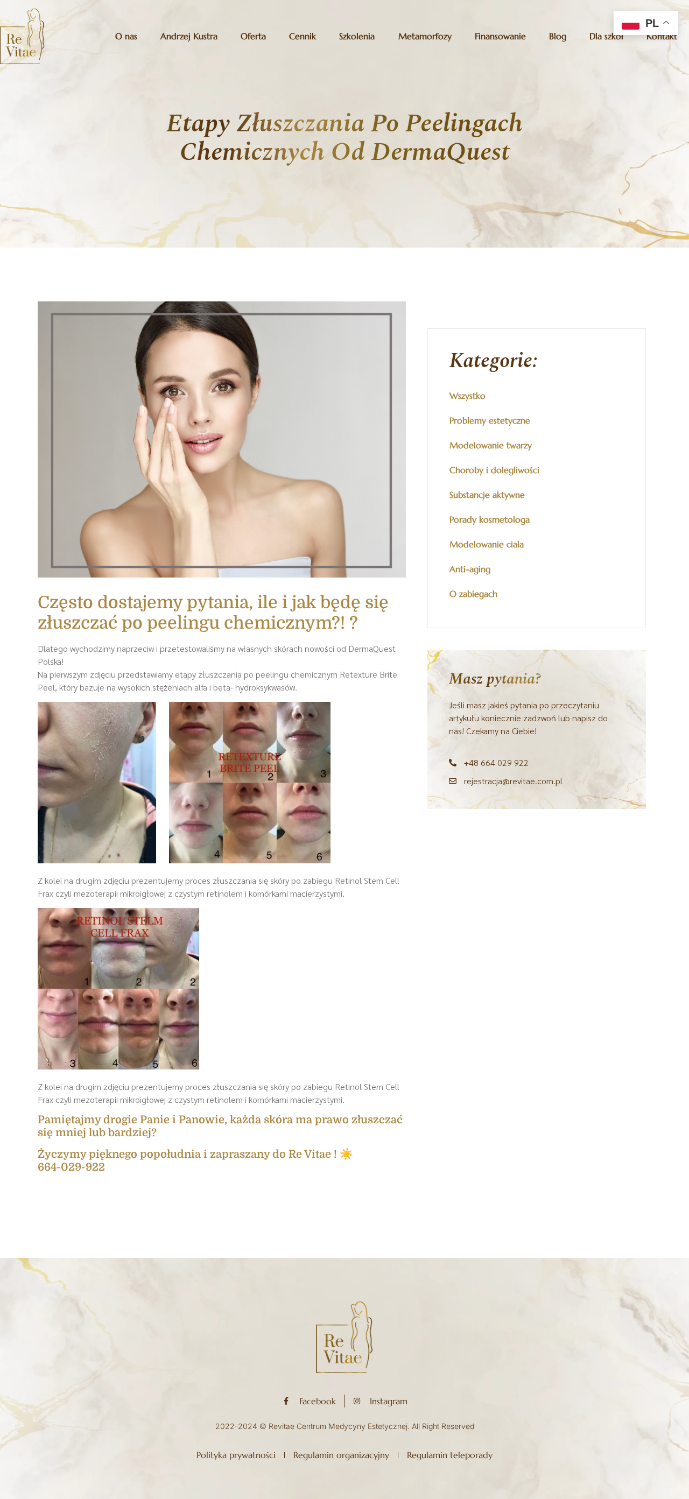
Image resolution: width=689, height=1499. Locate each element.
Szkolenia (357, 36)
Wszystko (467, 395)
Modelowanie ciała (486, 544)
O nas (126, 36)
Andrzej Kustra (188, 36)
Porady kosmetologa (489, 519)
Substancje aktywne (487, 494)
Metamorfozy (425, 36)
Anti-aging (469, 569)
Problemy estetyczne (489, 420)
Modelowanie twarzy (490, 445)
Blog (557, 36)
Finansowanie (500, 36)
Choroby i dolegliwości (494, 470)
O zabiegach (473, 593)
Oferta (253, 36)
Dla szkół (606, 36)
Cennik (302, 36)
